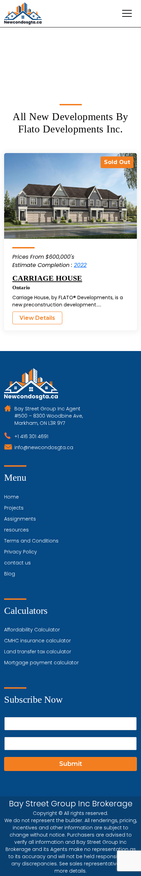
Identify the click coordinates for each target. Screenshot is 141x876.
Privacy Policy (20, 551)
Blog (9, 573)
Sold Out (117, 162)
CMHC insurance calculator (37, 640)
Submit (70, 764)
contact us (17, 562)
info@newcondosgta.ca (43, 447)
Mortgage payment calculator (41, 662)
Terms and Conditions (31, 540)
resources (16, 529)
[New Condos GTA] (23, 13)
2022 (80, 265)
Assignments (20, 518)
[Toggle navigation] (127, 13)
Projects (14, 507)
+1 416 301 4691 (31, 436)
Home (11, 496)
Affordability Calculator (32, 629)
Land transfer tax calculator (37, 651)
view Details (37, 318)
